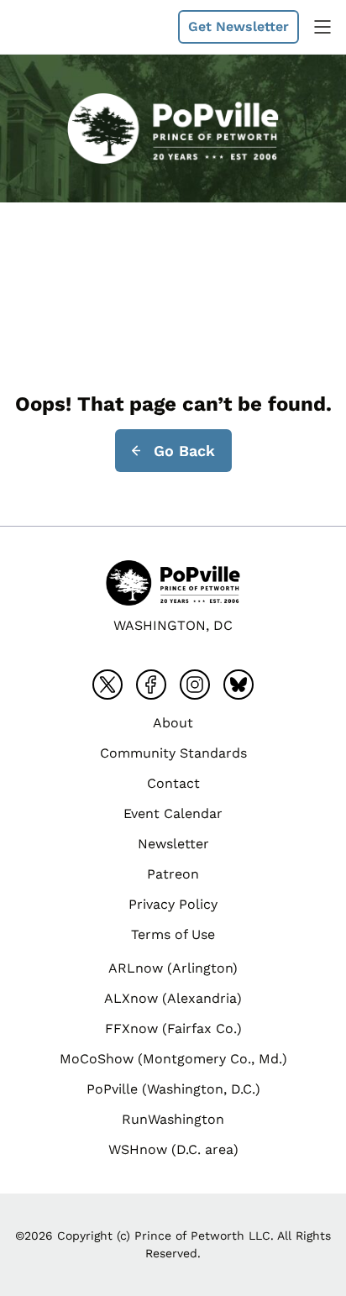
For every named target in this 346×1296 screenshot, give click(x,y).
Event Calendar (173, 813)
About (173, 723)
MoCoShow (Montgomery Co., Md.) (173, 1059)
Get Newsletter (238, 26)
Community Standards (173, 753)
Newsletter (173, 844)
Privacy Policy (173, 904)
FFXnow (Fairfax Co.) (173, 1028)
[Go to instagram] (195, 684)
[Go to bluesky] (238, 684)
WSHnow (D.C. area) (173, 1149)
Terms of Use (173, 934)
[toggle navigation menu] (322, 27)
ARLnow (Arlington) (173, 968)
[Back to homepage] (53, 26)
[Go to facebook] (151, 684)
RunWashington (173, 1119)
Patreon (173, 874)
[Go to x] (107, 684)
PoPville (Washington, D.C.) (173, 1089)
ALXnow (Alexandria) (173, 998)
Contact (173, 783)
